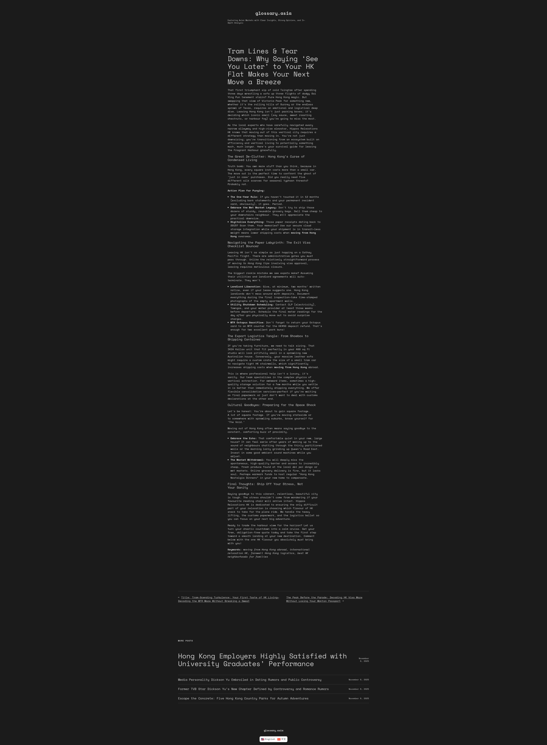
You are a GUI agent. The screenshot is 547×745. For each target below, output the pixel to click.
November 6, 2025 (364, 660)
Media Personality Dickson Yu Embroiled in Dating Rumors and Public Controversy (249, 679)
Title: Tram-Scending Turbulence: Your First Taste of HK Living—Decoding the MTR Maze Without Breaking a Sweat (228, 599)
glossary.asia (273, 13)
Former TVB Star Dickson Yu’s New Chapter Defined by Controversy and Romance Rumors (253, 689)
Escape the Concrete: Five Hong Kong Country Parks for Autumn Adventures (243, 698)
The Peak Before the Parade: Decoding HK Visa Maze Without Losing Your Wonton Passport (324, 599)
